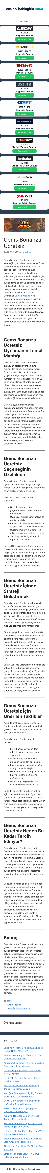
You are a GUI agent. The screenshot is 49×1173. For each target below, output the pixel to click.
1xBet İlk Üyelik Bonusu (18, 1008)
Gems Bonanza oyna (25, 295)
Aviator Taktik (14, 1004)
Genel (10, 1001)
